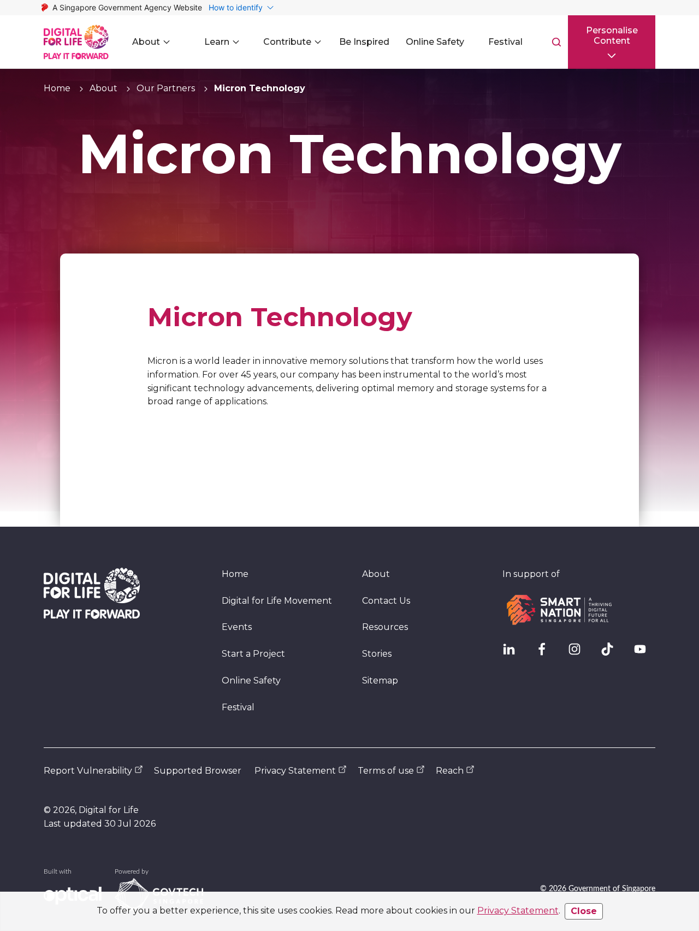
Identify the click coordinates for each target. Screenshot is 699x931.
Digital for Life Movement (277, 601)
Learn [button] (216, 42)
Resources (385, 627)
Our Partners (166, 88)
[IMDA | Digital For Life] (76, 42)
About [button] (146, 42)
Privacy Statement (518, 910)
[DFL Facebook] (546, 653)
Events (237, 627)
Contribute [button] (287, 42)
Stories (377, 654)
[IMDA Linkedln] (513, 653)
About (103, 88)
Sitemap (380, 680)
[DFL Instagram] (579, 653)
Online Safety (251, 680)
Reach (450, 770)
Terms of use (386, 770)
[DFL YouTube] (644, 653)
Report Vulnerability (88, 770)
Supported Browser (197, 770)
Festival (238, 707)
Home (57, 88)
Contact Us (386, 601)
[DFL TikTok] (612, 653)
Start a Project (253, 654)
